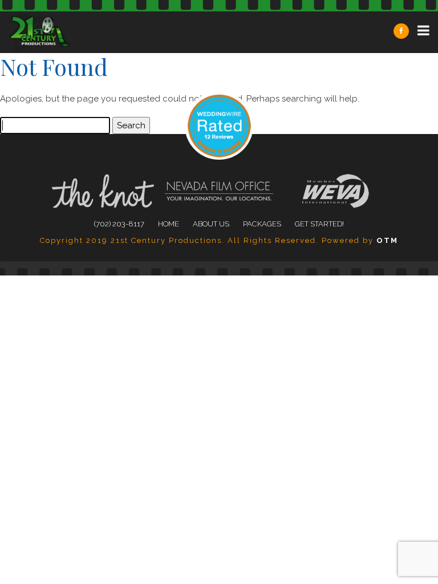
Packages (262, 224)
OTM (387, 240)
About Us (211, 224)
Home (168, 224)
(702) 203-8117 (119, 224)
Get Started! (319, 224)
